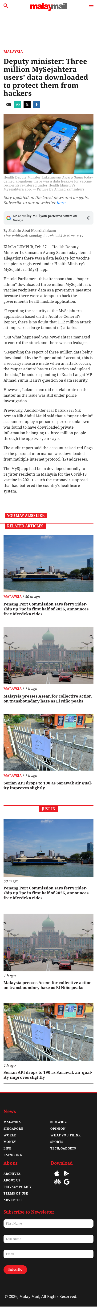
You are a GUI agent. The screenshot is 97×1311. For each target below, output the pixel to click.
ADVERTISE (13, 1200)
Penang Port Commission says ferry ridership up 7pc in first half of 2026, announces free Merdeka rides (46, 609)
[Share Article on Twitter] (27, 107)
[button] (89, 218)
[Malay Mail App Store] (57, 1177)
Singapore (13, 1128)
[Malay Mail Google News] (66, 1185)
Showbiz (58, 1122)
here (61, 202)
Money (10, 1142)
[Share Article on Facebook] (36, 107)
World (10, 1135)
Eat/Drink (13, 1155)
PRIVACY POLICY (18, 1187)
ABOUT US (12, 1180)
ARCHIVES (12, 1173)
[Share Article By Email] (8, 107)
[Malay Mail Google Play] (66, 1177)
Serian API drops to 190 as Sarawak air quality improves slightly (48, 785)
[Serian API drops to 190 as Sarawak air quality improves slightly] (48, 742)
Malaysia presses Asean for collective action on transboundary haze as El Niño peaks (48, 698)
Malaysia (13, 52)
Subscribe (15, 1269)
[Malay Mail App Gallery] (57, 1185)
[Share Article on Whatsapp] (17, 107)
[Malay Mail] (48, 9)
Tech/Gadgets (63, 1148)
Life (7, 1148)
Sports (56, 1142)
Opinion (58, 1128)
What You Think (65, 1135)
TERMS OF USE (16, 1193)
